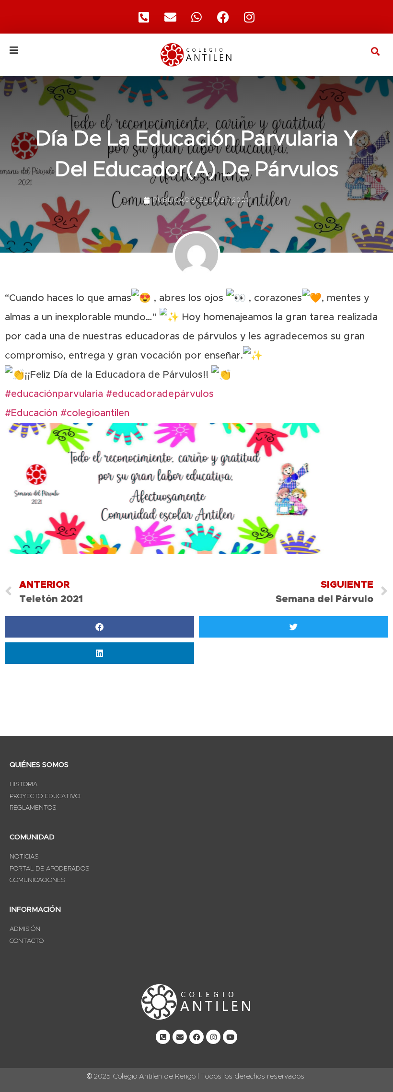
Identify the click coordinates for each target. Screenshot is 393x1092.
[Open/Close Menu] (72, 50)
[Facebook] (223, 17)
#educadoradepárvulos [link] (160, 394)
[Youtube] (230, 1037)
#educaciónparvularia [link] (54, 394)
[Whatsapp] (196, 17)
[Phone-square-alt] (144, 17)
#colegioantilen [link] (94, 413)
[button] (375, 51)
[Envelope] (180, 1037)
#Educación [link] (31, 413)
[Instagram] (249, 17)
